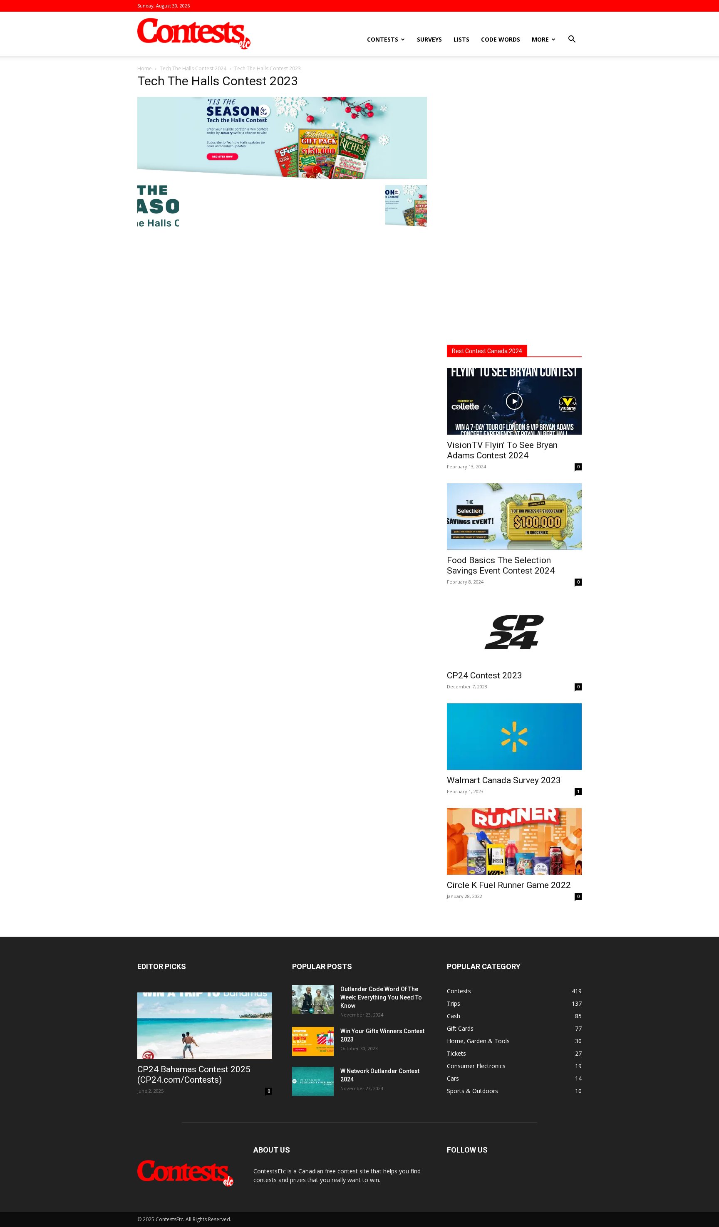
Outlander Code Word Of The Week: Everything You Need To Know (381, 997)
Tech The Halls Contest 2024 (193, 68)
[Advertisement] (514, 202)
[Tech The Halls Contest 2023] (282, 176)
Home (144, 68)
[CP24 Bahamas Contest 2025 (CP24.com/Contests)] (204, 1025)
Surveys (429, 39)
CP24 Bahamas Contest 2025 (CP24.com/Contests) (193, 1074)
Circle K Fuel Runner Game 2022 (509, 885)
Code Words (500, 39)
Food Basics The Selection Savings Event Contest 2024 (501, 565)
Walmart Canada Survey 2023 (504, 780)
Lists (461, 39)
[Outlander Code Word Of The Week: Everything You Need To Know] (313, 999)
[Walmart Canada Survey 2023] (514, 736)
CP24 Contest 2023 (484, 675)
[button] (572, 40)
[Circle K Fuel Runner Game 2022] (514, 841)
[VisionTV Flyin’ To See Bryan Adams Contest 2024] (514, 401)
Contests (382, 39)
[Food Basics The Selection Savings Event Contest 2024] (514, 516)
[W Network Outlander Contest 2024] (313, 1081)
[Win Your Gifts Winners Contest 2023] (313, 1041)
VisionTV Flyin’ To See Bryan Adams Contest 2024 (502, 450)
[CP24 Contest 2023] (514, 632)
